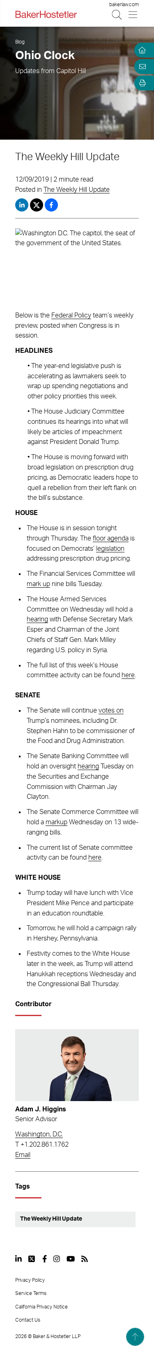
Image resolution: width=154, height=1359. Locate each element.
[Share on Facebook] (51, 205)
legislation (110, 548)
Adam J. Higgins (40, 1109)
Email (22, 1155)
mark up (38, 584)
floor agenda (111, 538)
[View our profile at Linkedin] (18, 1258)
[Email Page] (140, 66)
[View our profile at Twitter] (32, 1258)
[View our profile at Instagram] (56, 1258)
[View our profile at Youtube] (71, 1258)
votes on (111, 710)
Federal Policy (71, 315)
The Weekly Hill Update (77, 189)
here (128, 675)
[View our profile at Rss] (84, 1258)
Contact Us (27, 1320)
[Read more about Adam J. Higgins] (77, 1065)
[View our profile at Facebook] (44, 1258)
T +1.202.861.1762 (42, 1144)
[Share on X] (37, 205)
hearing (37, 619)
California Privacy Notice (41, 1306)
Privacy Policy (30, 1280)
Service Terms (30, 1293)
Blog (20, 41)
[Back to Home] (46, 14)
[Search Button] (117, 14)
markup (56, 822)
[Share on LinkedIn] (21, 205)
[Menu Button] (133, 14)
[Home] (140, 50)
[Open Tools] (140, 83)
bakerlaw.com (124, 4)
